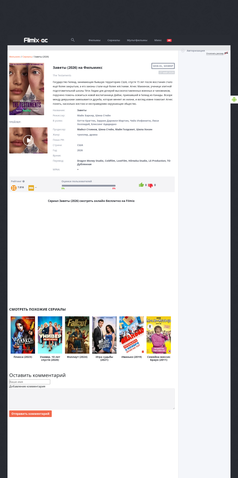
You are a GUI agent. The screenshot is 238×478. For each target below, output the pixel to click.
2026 (80, 150)
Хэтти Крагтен (86, 120)
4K (169, 40)
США (80, 145)
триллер (82, 134)
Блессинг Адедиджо (104, 124)
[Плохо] (150, 186)
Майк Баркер (85, 115)
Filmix (36, 40)
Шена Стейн (103, 115)
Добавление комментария (27, 386)
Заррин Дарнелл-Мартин (113, 120)
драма (93, 134)
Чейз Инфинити (140, 120)
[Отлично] (141, 184)
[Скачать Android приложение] (234, 99)
